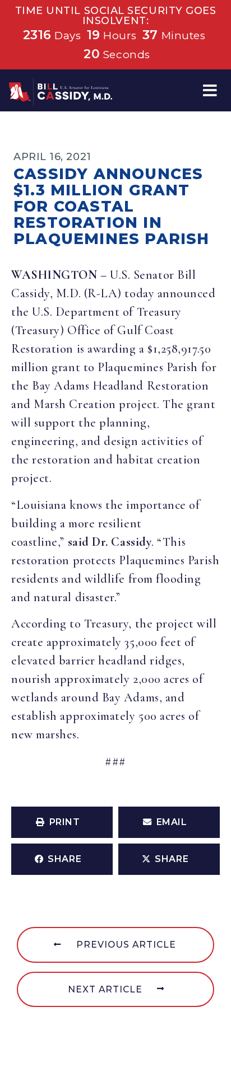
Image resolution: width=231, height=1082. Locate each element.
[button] (210, 90)
